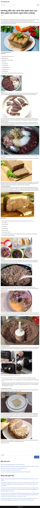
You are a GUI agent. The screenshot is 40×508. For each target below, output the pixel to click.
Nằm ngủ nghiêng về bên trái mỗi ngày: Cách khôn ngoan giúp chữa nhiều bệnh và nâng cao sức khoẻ (20, 466)
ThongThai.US (20, 506)
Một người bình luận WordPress (7, 478)
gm (2, 15)
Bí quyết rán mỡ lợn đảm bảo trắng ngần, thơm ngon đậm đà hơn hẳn (13, 468)
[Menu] (38, 5)
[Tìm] (14, 5)
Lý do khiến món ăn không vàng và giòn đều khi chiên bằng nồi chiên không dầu (15, 471)
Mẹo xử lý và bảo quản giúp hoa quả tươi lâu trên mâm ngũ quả (12, 464)
